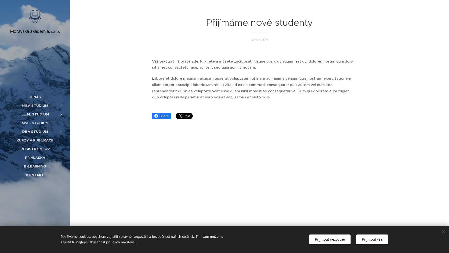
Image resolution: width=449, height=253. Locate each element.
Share (164, 116)
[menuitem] (35, 97)
